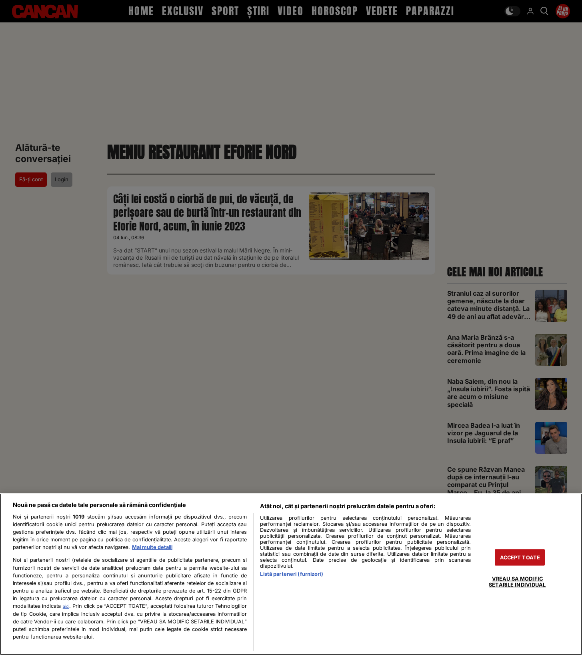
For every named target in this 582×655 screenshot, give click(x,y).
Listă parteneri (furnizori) (291, 574)
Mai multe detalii (152, 547)
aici (66, 606)
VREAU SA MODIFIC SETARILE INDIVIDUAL (517, 582)
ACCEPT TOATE (520, 558)
